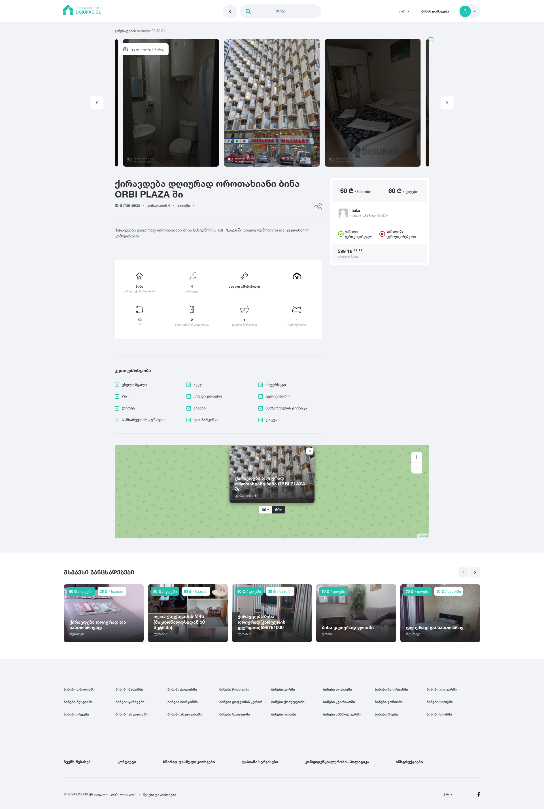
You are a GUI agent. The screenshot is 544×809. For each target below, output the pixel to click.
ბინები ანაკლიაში (132, 714)
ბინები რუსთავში (234, 689)
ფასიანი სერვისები (260, 761)
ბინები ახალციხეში (184, 714)
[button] (447, 102)
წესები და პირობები (159, 795)
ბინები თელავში (337, 689)
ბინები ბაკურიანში (391, 689)
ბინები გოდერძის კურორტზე (244, 702)
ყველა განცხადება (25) (369, 215)
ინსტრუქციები (409, 761)
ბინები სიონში (439, 714)
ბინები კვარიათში (339, 702)
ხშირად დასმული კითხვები (189, 761)
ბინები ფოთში (283, 714)
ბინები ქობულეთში (288, 702)
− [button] (416, 468)
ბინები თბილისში (79, 689)
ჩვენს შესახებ (77, 761)
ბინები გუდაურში (442, 689)
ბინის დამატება (435, 11)
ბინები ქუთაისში (182, 689)
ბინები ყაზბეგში (130, 702)
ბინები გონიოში (389, 702)
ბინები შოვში (386, 714)
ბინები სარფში (440, 702)
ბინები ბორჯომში (182, 702)
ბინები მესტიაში (78, 702)
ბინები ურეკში (76, 714)
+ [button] (416, 457)
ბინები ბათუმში (129, 689)
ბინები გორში (283, 689)
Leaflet (423, 536)
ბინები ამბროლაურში (342, 714)
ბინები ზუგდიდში (234, 714)
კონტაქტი (127, 761)
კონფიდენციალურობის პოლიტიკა (337, 761)
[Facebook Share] (318, 206)
